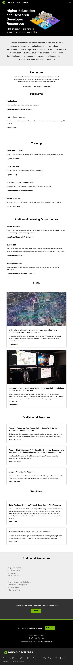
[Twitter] (39, 638)
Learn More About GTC (15, 255)
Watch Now (13, 521)
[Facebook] (29, 638)
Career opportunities (14, 570)
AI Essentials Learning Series (17, 585)
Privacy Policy (7, 658)
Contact (63, 658)
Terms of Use (32, 658)
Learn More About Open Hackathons (20, 190)
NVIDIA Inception (13, 587)
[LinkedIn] (36, 638)
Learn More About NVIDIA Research (20, 109)
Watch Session (14, 440)
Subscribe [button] (35, 611)
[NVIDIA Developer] (15, 2)
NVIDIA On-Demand (14, 576)
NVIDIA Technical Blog (45, 641)
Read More (13, 344)
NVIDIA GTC (12, 573)
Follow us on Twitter (14, 590)
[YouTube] (43, 638)
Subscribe (50, 628)
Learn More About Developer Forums (20, 273)
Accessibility (42, 658)
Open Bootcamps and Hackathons (19, 582)
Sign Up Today (12, 174)
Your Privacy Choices (19, 658)
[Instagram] (32, 638)
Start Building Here (13, 206)
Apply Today (11, 127)
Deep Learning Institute (15, 568)
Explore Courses (13, 158)
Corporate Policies (53, 658)
